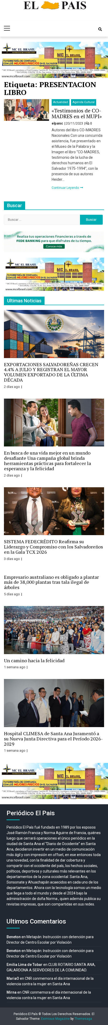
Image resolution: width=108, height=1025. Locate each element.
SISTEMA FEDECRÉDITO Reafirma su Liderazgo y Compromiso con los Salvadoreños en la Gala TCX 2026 (53, 546)
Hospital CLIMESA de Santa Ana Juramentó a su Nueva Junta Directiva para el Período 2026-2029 (53, 738)
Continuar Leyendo (66, 188)
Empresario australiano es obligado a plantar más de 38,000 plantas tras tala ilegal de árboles (51, 582)
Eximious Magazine (55, 1019)
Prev (7, 60)
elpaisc (58, 123)
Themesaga (83, 1019)
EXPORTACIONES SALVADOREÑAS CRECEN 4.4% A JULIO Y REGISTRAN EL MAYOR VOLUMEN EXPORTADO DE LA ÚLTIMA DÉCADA (51, 372)
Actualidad (60, 102)
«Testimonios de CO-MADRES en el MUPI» (77, 113)
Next (101, 60)
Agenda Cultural (84, 102)
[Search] (100, 29)
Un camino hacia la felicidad (34, 660)
